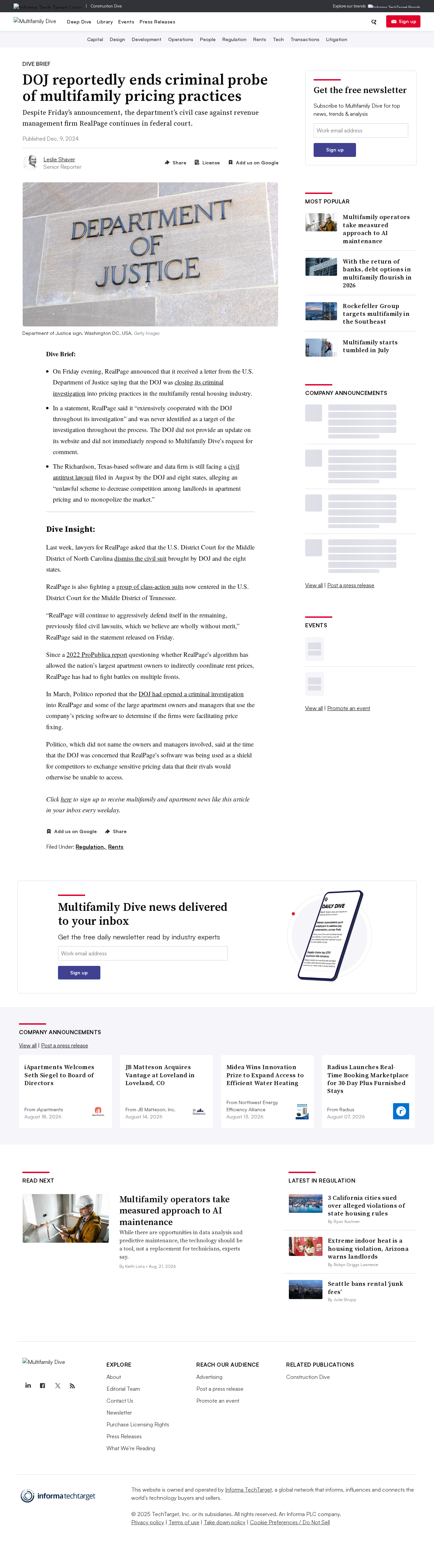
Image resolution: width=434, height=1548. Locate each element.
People (208, 39)
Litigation (336, 39)
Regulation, (91, 846)
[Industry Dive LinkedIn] (28, 1386)
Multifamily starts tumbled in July (370, 346)
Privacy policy (147, 1522)
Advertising (209, 1376)
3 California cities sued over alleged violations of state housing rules (366, 1205)
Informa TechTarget (248, 1489)
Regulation (234, 39)
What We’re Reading (130, 1448)
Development (146, 39)
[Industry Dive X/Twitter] (58, 1386)
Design (117, 39)
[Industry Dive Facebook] (43, 1386)
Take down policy (224, 1522)
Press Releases (157, 21)
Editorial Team (123, 1388)
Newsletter (119, 1412)
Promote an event (348, 708)
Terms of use (184, 1522)
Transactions (305, 39)
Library (105, 21)
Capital (95, 39)
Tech (278, 39)
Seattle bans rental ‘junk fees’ (365, 1287)
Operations (180, 39)
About (113, 1376)
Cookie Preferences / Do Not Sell (290, 1522)
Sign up (407, 21)
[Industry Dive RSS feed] (72, 1386)
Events (126, 21)
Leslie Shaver (59, 159)
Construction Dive (106, 5)
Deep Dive (79, 21)
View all (314, 585)
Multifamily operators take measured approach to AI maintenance (376, 229)
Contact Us (119, 1400)
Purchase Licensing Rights (137, 1424)
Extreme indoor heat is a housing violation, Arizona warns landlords (368, 1248)
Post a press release (350, 585)
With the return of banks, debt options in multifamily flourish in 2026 (377, 273)
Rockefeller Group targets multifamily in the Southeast (376, 314)
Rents (259, 39)
